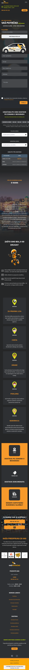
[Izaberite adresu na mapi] (26, 135)
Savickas (12, 668)
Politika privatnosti (14, 660)
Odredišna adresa (14, 141)
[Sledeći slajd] (26, 555)
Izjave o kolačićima (14, 663)
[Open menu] (26, 2)
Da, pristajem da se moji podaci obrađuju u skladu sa (15, 98)
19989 (24, 10)
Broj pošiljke (4, 29)
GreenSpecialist (19, 666)
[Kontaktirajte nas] (14, 527)
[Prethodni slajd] (3, 555)
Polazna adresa (15, 131)
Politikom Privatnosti (8, 99)
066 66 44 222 (5, 10)
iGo (16, 668)
